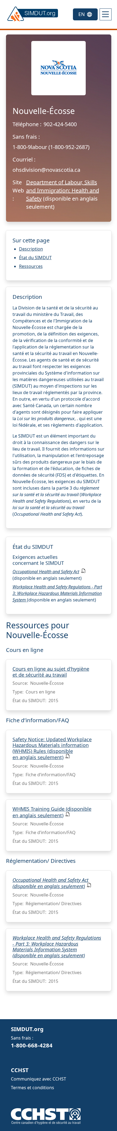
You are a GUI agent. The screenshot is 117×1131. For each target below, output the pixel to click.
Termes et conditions (32, 1088)
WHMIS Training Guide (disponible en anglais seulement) (52, 812)
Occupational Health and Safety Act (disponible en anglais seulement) (50, 883)
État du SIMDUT (35, 258)
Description (31, 249)
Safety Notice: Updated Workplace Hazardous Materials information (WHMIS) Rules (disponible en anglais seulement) (52, 748)
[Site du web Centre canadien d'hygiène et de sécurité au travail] (46, 1116)
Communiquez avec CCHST (38, 1079)
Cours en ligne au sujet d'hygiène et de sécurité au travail (51, 672)
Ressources (31, 266)
